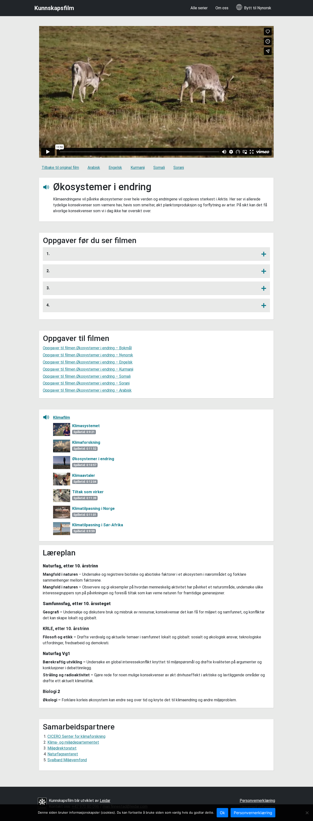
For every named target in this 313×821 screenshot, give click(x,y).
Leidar (105, 800)
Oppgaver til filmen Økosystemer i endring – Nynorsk (88, 355)
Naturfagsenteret (62, 754)
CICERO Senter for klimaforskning (76, 736)
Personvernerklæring (257, 800)
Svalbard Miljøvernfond (67, 760)
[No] (306, 812)
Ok (222, 812)
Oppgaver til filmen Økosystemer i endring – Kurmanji (88, 369)
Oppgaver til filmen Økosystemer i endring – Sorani (86, 383)
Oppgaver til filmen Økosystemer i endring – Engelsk (88, 362)
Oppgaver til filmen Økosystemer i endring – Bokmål (87, 348)
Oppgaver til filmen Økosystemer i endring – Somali (87, 376)
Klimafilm (61, 417)
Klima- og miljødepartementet (73, 742)
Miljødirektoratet (62, 748)
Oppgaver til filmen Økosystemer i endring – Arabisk (87, 390)
